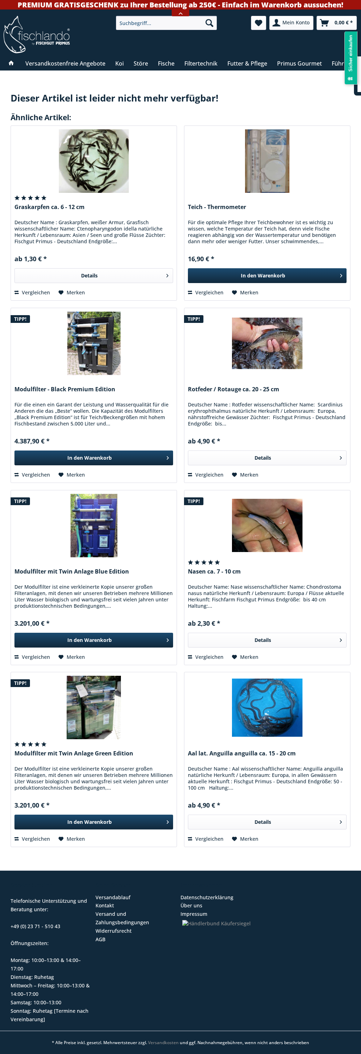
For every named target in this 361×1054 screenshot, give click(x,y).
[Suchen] (209, 23)
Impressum (193, 914)
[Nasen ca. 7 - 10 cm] (267, 525)
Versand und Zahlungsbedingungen (122, 918)
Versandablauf (113, 897)
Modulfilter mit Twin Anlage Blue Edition (71, 571)
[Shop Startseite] (56, 34)
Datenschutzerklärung (206, 897)
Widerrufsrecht (113, 930)
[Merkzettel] (258, 23)
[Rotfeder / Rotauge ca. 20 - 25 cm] (267, 343)
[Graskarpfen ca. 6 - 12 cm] (93, 161)
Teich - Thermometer (217, 207)
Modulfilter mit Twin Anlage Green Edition (73, 753)
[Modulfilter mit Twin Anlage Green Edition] (93, 707)
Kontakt (105, 905)
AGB (100, 939)
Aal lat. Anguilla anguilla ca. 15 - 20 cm (242, 753)
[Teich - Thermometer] (267, 161)
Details (89, 275)
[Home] (11, 63)
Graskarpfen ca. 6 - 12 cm (49, 207)
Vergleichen (35, 292)
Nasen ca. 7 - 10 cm (214, 571)
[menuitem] (166, 23)
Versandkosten (163, 1043)
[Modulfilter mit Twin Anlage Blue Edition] (93, 525)
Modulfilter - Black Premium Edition (64, 389)
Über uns (191, 905)
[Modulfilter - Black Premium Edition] (93, 343)
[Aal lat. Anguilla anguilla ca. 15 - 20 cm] (267, 707)
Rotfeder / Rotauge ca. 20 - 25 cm (233, 389)
